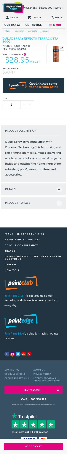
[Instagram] (12, 354)
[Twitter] (18, 354)
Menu (57, 25)
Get (33, 25)
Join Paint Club (14, 295)
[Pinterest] (29, 354)
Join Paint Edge (14, 333)
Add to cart (33, 446)
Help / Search (32, 390)
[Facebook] (6, 354)
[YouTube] (23, 354)
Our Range (12, 25)
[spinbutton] (12, 105)
